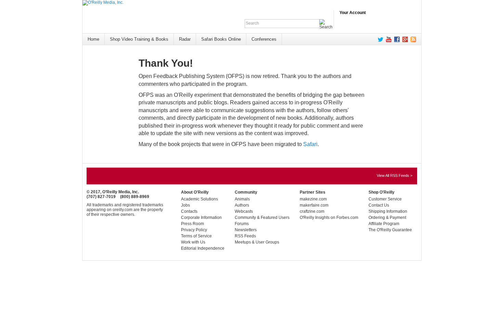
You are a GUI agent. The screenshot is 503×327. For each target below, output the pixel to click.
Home (93, 39)
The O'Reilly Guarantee (390, 229)
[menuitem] (93, 39)
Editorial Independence (202, 248)
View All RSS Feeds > (394, 175)
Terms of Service (196, 236)
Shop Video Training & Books (139, 39)
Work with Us (193, 242)
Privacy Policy (194, 229)
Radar (185, 39)
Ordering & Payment (387, 217)
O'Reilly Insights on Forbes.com (329, 217)
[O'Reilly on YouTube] (387, 39)
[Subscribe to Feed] (412, 39)
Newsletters (246, 229)
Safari (310, 144)
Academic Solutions (199, 199)
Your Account (352, 12)
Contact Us (379, 205)
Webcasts (244, 211)
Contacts (189, 211)
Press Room (192, 223)
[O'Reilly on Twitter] (379, 39)
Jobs (185, 205)
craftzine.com (312, 211)
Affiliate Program (384, 223)
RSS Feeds (245, 236)
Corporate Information (201, 217)
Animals (242, 199)
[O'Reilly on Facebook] (395, 39)
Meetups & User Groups (257, 242)
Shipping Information (388, 211)
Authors (242, 205)
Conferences (264, 39)
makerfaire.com (314, 205)
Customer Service (385, 199)
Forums (242, 223)
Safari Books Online (221, 39)
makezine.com (313, 199)
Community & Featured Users (262, 217)
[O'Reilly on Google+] (404, 39)
